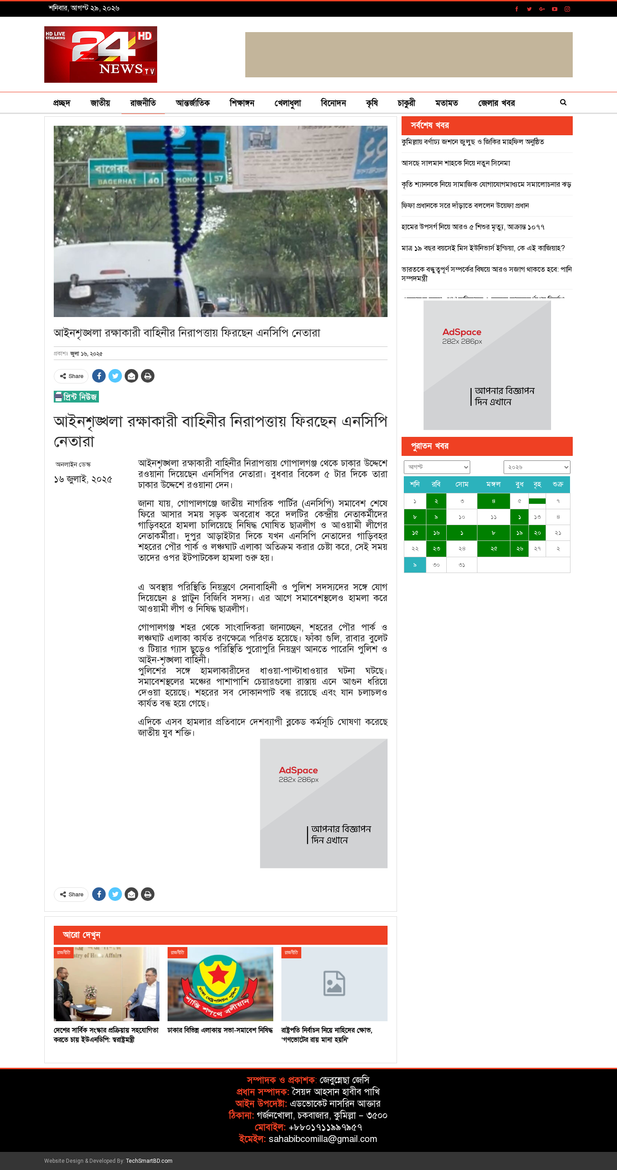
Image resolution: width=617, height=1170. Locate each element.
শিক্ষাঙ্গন (242, 103)
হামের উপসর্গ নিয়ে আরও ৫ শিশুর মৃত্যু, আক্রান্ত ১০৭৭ (473, 227)
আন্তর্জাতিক (193, 103)
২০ (537, 532)
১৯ (519, 532)
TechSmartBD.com (149, 1161)
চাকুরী (406, 103)
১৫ (415, 532)
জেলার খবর (496, 103)
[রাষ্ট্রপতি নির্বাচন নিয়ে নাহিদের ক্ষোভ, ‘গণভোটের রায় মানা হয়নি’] (334, 984)
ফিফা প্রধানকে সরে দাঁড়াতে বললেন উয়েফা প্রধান (465, 205)
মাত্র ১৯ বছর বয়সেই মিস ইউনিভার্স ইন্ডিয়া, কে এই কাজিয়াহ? (483, 248)
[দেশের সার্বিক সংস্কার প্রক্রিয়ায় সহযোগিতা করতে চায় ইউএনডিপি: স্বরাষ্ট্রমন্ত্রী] (106, 984)
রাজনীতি (143, 103)
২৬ (519, 548)
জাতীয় (100, 103)
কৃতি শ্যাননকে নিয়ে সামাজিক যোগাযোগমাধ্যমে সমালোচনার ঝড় (486, 184)
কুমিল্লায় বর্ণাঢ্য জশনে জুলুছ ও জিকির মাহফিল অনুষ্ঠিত (473, 142)
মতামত (446, 103)
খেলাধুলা (288, 103)
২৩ (436, 548)
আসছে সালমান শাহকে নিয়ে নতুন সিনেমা (456, 163)
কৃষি (372, 103)
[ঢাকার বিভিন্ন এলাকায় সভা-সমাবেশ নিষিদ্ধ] (220, 984)
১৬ (436, 532)
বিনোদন (333, 103)
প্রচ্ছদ (61, 103)
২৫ (494, 548)
